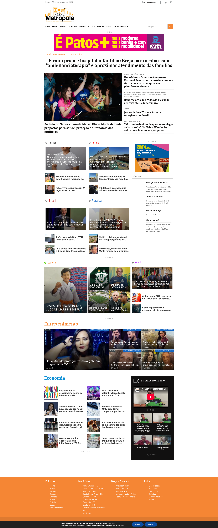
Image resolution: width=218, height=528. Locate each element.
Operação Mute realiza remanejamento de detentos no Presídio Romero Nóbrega (107, 164)
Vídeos (152, 499)
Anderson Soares (123, 486)
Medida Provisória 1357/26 (134, 74)
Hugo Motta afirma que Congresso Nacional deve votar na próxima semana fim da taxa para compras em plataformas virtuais (148, 82)
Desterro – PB (89, 505)
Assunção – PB (89, 491)
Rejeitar (151, 524)
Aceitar (137, 524)
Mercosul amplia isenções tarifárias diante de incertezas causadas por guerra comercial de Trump (152, 283)
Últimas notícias (155, 497)
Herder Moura (122, 488)
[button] (46, 104)
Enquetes (153, 488)
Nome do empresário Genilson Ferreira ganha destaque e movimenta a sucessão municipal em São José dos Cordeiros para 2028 (64, 162)
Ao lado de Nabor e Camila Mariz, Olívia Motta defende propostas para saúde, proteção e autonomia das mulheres (83, 128)
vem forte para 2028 (55, 154)
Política (91, 26)
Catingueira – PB (90, 499)
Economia (73, 26)
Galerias (152, 494)
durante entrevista (132, 121)
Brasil (55, 26)
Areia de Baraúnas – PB (93, 488)
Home (47, 26)
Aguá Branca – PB (90, 486)
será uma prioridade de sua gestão (64, 54)
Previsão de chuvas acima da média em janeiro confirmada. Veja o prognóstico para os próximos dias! (158, 189)
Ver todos (87, 513)
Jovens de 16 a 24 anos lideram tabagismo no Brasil (142, 113)
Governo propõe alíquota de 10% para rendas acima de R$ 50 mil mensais (157, 203)
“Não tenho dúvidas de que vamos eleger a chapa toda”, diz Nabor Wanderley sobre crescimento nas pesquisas (148, 127)
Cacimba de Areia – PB (93, 494)
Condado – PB (89, 502)
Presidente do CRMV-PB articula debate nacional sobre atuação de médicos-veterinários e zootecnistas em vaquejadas (108, 223)
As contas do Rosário (153, 215)
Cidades (82, 26)
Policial (100, 26)
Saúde (108, 26)
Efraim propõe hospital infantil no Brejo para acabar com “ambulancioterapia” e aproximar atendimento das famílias (109, 63)
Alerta (127, 109)
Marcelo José (121, 491)
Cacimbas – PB (89, 497)
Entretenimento (121, 26)
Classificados (154, 486)
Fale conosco (154, 491)
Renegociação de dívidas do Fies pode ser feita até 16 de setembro (146, 101)
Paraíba (63, 26)
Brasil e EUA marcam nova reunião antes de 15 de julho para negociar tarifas (65, 224)
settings (121, 525)
